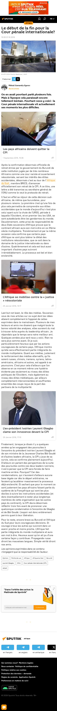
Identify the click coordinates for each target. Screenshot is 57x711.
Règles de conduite (9, 677)
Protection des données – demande (16, 673)
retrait (5, 568)
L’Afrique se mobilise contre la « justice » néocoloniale (28, 298)
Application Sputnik (27, 677)
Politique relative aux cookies (13, 670)
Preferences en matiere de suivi (14, 680)
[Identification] (39, 18)
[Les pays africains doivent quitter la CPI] (28, 129)
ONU (19, 563)
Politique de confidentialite (26, 666)
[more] (52, 157)
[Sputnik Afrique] (8, 20)
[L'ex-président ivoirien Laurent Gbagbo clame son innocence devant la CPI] (28, 408)
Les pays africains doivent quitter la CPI (26, 150)
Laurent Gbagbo (8, 563)
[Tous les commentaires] (4, 707)
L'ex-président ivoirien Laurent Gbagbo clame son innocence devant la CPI (28, 430)
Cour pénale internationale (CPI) (35, 563)
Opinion (5, 558)
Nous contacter (7, 666)
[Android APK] (9, 688)
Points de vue (16, 558)
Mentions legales (26, 663)
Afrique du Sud (38, 558)
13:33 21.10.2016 (8, 37)
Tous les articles (14, 89)
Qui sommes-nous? (9, 663)
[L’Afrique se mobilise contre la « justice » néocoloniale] (28, 277)
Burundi (49, 558)
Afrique (26, 558)
